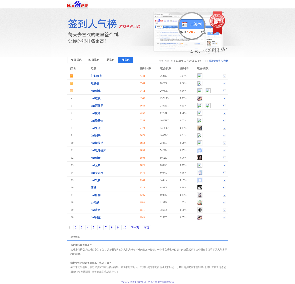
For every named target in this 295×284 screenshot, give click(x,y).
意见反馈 (153, 282)
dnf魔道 (96, 113)
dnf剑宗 (96, 135)
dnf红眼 (96, 98)
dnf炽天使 (97, 143)
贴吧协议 (141, 282)
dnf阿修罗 (97, 105)
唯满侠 (95, 83)
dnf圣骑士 (97, 120)
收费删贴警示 (166, 282)
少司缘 (95, 202)
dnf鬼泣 (96, 128)
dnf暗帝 (96, 210)
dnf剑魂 (96, 90)
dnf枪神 (96, 195)
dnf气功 (96, 180)
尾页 (146, 227)
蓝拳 (93, 187)
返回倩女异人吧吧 (218, 60)
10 (124, 227)
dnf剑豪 (96, 157)
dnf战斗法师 (98, 150)
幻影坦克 (96, 75)
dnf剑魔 (96, 217)
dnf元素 (96, 165)
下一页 (135, 227)
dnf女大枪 (97, 172)
